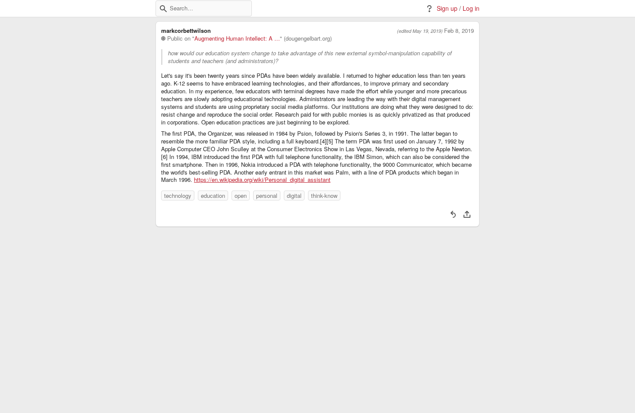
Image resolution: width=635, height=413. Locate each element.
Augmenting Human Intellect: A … (237, 38)
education (213, 195)
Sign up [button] (447, 8)
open (241, 195)
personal (266, 195)
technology (177, 195)
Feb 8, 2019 (459, 31)
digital (294, 195)
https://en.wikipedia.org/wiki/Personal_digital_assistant (262, 180)
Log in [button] (471, 8)
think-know (324, 195)
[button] (163, 8)
